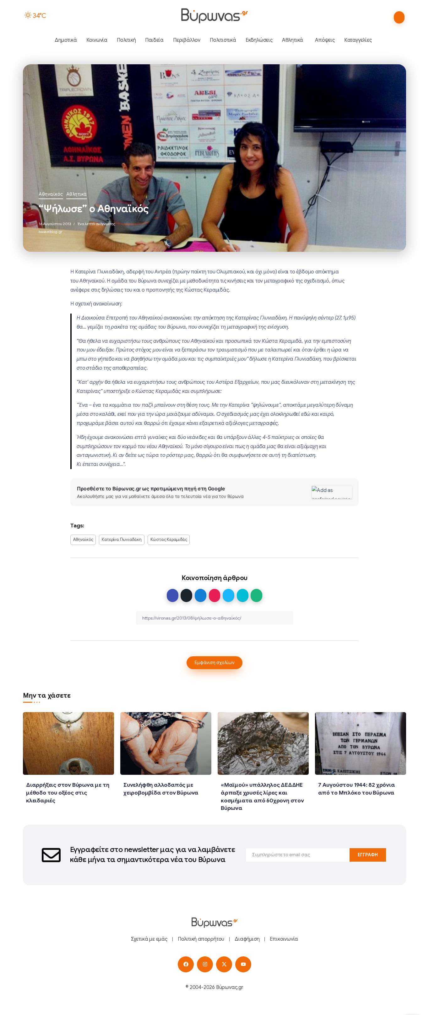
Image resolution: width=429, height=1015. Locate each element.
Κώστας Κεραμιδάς (168, 539)
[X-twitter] (224, 964)
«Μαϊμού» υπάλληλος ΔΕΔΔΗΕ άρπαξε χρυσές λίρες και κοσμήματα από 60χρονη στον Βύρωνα (262, 796)
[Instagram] (205, 964)
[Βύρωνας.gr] (214, 16)
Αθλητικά (76, 194)
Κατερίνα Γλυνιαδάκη (121, 539)
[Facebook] (186, 964)
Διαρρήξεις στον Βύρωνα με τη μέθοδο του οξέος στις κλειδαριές (67, 792)
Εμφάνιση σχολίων (214, 662)
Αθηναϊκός (51, 194)
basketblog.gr (50, 231)
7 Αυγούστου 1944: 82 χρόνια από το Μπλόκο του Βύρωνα (356, 788)
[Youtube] (243, 964)
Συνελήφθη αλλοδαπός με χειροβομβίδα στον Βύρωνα (160, 788)
